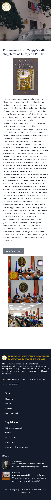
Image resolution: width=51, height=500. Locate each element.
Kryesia (8, 408)
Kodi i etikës (10, 437)
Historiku (9, 399)
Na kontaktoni (11, 413)
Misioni (8, 404)
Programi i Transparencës (16, 447)
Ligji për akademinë (13, 428)
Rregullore (10, 442)
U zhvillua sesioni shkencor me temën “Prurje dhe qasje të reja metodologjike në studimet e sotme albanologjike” (30, 478)
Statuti (8, 433)
